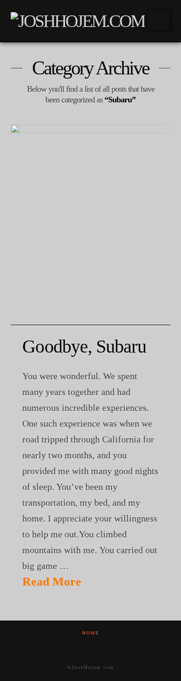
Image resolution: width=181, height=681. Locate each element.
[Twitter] (90, 645)
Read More (51, 581)
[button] (159, 19)
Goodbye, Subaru (84, 346)
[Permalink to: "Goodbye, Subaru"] (90, 224)
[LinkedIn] (102, 645)
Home (90, 632)
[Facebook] (79, 645)
